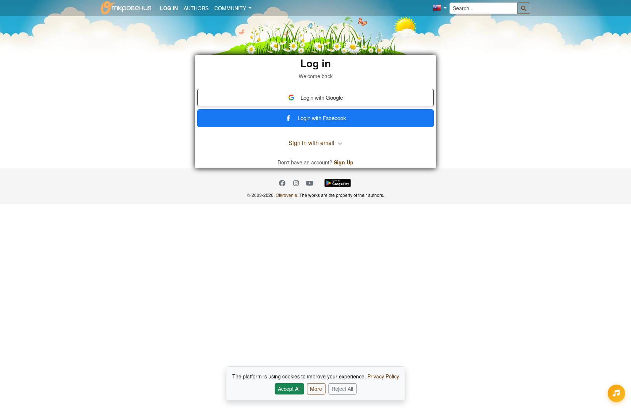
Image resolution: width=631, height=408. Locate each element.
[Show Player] (616, 393)
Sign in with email (312, 142)
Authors (196, 8)
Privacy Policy (383, 376)
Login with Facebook (322, 118)
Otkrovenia (286, 195)
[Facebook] (282, 183)
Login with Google (322, 97)
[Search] (524, 8)
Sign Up (343, 162)
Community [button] (231, 8)
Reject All (342, 388)
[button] (440, 8)
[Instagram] (296, 183)
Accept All (289, 388)
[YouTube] (310, 183)
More (316, 388)
